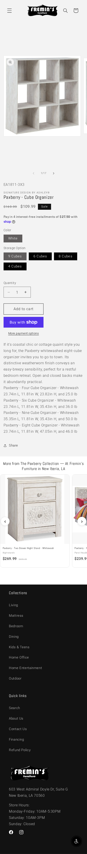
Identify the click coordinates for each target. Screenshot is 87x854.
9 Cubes (15, 256)
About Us (16, 718)
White (13, 238)
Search (14, 708)
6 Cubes (40, 256)
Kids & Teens (19, 647)
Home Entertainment (25, 668)
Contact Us (18, 729)
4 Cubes (15, 266)
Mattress (16, 616)
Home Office (19, 657)
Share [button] (13, 445)
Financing (16, 739)
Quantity (10, 283)
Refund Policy (20, 750)
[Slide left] (33, 173)
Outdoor (15, 678)
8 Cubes (65, 256)
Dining (14, 637)
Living (13, 605)
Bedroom (16, 626)
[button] (9, 10)
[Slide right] (53, 173)
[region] (43, 521)
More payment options (23, 333)
